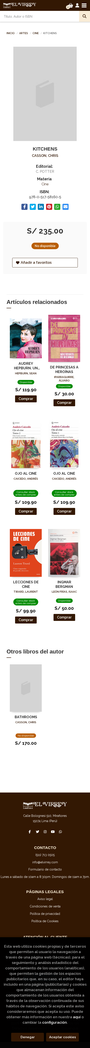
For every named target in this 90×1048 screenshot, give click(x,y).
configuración (54, 1022)
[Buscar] (84, 16)
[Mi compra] (70, 5)
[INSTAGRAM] (45, 831)
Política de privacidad (45, 913)
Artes (24, 33)
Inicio (11, 33)
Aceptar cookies (62, 1037)
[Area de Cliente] (77, 5)
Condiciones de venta (45, 906)
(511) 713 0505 (45, 855)
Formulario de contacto (45, 869)
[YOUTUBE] (52, 831)
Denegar (28, 1037)
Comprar (26, 399)
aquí (77, 1017)
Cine (36, 33)
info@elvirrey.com (45, 862)
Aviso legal (45, 899)
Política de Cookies (45, 921)
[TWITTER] (37, 831)
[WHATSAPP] (60, 831)
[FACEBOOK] (29, 831)
